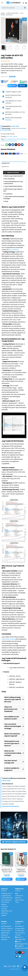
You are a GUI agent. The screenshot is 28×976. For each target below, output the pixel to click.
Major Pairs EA (17, 139)
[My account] (23, 2)
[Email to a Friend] (16, 144)
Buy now (22, 85)
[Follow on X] (19, 952)
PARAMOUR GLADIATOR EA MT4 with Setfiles (21, 871)
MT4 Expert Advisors (12, 14)
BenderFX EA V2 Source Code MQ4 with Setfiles (7, 871)
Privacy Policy (5, 931)
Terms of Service (7, 928)
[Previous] (3, 30)
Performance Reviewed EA (10, 141)
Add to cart (12, 85)
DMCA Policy (5, 933)
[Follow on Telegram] (19, 956)
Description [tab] (5, 163)
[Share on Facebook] (9, 144)
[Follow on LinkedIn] (16, 956)
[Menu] (2, 3)
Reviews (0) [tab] (5, 166)
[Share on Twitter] (12, 144)
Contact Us (19, 896)
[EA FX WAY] (13, 2)
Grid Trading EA (8, 139)
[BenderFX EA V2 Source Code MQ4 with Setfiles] (7, 859)
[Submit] (25, 7)
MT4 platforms (14, 250)
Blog (16, 893)
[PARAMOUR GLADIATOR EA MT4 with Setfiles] (21, 859)
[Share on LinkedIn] (22, 144)
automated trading (8, 639)
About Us (18, 898)
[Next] (24, 30)
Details (8, 120)
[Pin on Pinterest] (19, 144)
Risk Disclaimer (6, 926)
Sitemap (4, 939)
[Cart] (26, 2)
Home (3, 13)
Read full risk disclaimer (10, 806)
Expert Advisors (12, 13)
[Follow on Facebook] (16, 952)
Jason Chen (15, 126)
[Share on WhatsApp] (6, 144)
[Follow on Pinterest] (22, 952)
